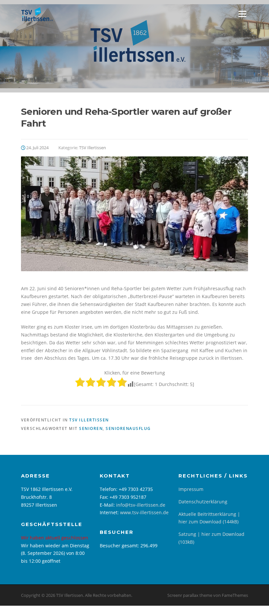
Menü (242, 14)
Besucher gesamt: (120, 545)
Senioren (91, 428)
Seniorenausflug (128, 428)
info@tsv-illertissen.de (140, 505)
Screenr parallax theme (189, 595)
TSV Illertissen (92, 148)
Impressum (190, 489)
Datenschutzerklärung (202, 501)
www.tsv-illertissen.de (144, 512)
